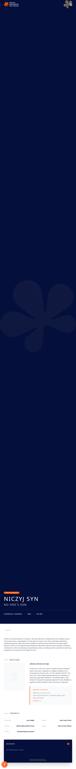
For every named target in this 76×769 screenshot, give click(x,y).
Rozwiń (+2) (37, 700)
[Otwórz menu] (71, 4)
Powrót (8, 630)
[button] (4, 764)
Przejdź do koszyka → (38, 759)
